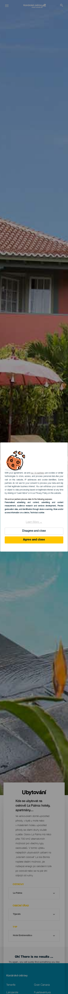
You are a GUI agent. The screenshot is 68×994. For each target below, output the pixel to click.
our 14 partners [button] (37, 473)
